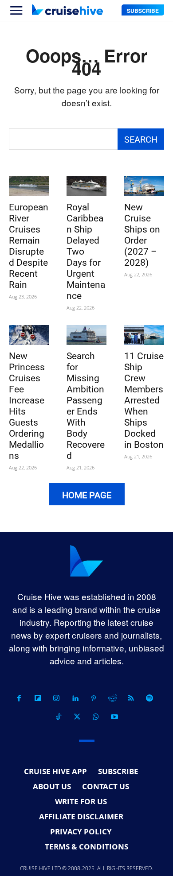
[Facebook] (19, 698)
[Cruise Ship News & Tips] (67, 10)
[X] (77, 717)
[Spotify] (149, 698)
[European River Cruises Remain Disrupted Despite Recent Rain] (29, 186)
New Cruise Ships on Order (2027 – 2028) (142, 235)
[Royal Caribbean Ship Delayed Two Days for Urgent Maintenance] (86, 186)
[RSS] (131, 698)
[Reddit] (112, 698)
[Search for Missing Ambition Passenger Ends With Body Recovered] (86, 335)
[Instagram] (56, 698)
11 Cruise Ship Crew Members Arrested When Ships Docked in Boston (144, 400)
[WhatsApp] (96, 717)
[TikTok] (58, 717)
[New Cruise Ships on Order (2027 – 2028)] (144, 186)
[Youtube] (114, 717)
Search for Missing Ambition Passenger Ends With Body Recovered (86, 406)
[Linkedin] (75, 698)
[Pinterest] (93, 698)
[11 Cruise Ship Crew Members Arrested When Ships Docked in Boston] (144, 335)
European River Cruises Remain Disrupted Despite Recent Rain (28, 246)
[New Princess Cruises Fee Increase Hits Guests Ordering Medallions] (29, 335)
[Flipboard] (38, 698)
